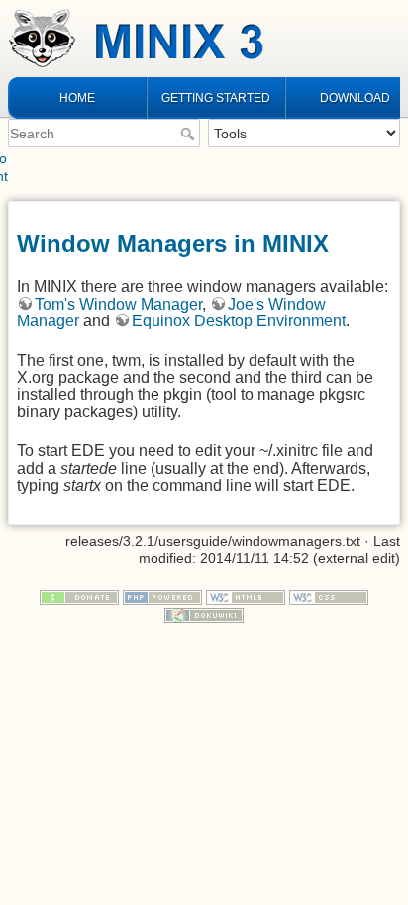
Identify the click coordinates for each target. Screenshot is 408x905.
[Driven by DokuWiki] (204, 614)
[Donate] (79, 597)
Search (189, 133)
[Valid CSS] (328, 597)
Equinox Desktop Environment (239, 321)
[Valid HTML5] (245, 597)
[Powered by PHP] (162, 597)
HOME (77, 98)
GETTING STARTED (215, 98)
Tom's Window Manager (118, 304)
